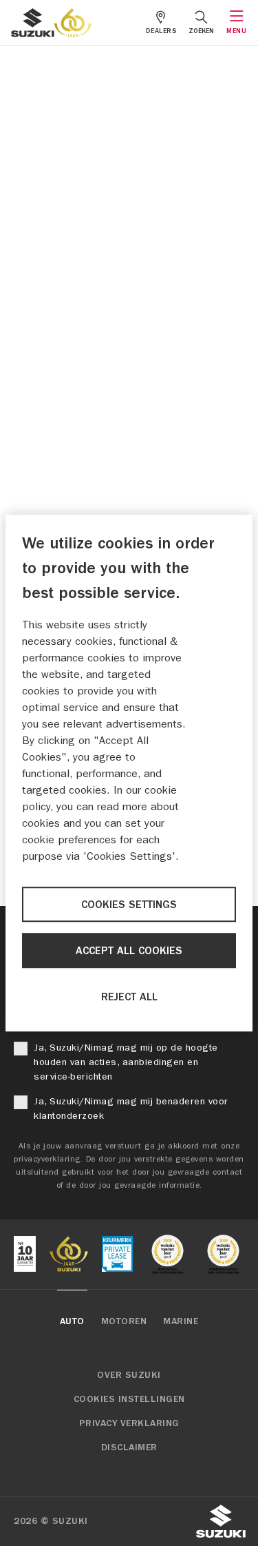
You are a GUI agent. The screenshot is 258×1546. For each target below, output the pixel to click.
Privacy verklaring (129, 1423)
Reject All (129, 997)
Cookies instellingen (129, 1399)
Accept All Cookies (129, 951)
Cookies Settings (129, 904)
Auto (72, 1321)
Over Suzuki (129, 1375)
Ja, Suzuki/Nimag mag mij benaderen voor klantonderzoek (131, 1108)
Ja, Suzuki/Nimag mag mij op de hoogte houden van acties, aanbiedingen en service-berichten (126, 1062)
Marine (180, 1321)
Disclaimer (129, 1447)
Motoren (124, 1321)
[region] (129, 773)
